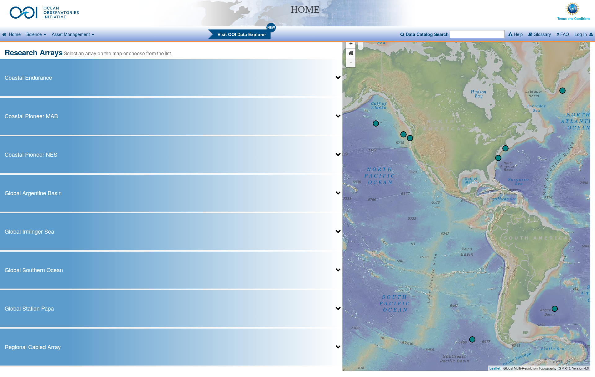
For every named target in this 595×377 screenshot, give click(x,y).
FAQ (564, 34)
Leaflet (494, 368)
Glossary (541, 34)
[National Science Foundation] (573, 8)
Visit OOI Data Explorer (242, 34)
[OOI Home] (44, 12)
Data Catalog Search (426, 34)
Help (518, 34)
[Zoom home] (350, 53)
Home (14, 34)
